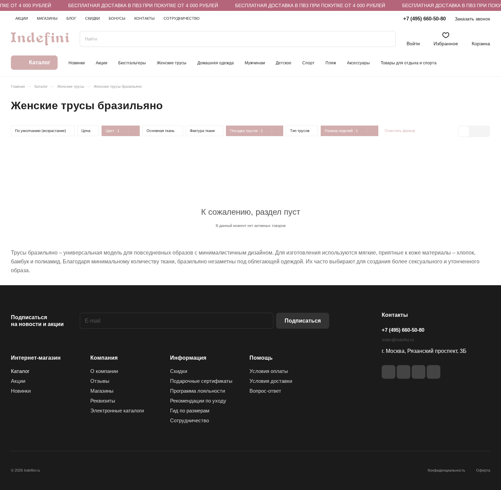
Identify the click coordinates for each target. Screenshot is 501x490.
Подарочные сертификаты (201, 381)
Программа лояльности (197, 391)
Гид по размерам (189, 410)
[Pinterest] (433, 372)
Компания (104, 358)
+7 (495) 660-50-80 (424, 18)
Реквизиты (102, 401)
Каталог (20, 371)
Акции (18, 381)
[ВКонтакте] (388, 372)
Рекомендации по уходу (198, 401)
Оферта (483, 470)
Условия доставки (270, 381)
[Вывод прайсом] (484, 131)
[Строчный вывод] (474, 131)
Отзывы (99, 381)
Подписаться (303, 321)
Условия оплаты (268, 371)
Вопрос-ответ (265, 391)
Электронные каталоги (117, 410)
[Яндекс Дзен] (418, 372)
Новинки (21, 391)
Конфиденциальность (446, 470)
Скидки (178, 371)
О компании (104, 371)
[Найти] (387, 39)
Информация (188, 358)
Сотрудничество (189, 420)
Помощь (261, 358)
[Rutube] (403, 372)
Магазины (101, 391)
